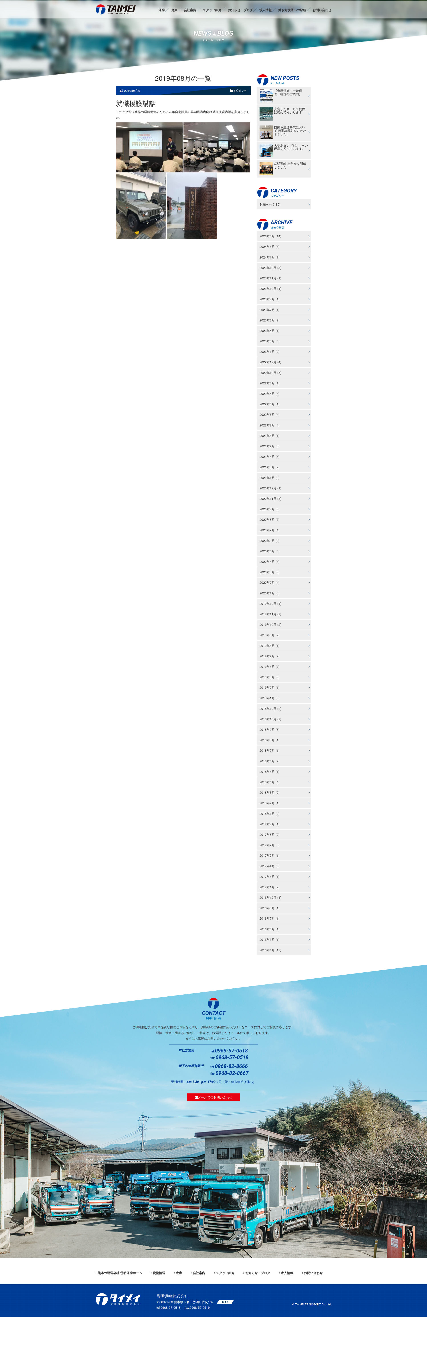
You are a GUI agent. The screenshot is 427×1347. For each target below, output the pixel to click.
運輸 (162, 10)
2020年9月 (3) (270, 509)
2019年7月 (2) (270, 656)
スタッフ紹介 (212, 10)
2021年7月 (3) (270, 446)
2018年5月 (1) (270, 771)
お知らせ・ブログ (240, 10)
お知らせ (239, 91)
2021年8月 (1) (270, 435)
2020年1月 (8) (270, 593)
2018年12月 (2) (270, 708)
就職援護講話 (136, 103)
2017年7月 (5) (270, 845)
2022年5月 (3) (270, 394)
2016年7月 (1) (270, 918)
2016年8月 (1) (270, 908)
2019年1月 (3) (270, 698)
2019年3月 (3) (270, 677)
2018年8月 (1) (270, 740)
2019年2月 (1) (270, 687)
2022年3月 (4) (270, 414)
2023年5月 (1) (270, 330)
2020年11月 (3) (270, 498)
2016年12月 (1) (270, 897)
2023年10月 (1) (270, 289)
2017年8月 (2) (270, 834)
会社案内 (190, 10)
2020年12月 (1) (270, 488)
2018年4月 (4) (270, 782)
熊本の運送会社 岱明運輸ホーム (120, 1272)
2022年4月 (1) (270, 404)
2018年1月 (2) (270, 813)
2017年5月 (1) (270, 855)
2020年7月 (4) (270, 530)
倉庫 (174, 10)
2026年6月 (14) (270, 236)
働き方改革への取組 (292, 10)
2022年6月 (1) (270, 383)
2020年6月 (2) (270, 540)
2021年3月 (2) (270, 467)
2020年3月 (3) (270, 572)
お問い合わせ (322, 10)
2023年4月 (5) (270, 341)
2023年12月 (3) (270, 267)
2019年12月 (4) (270, 603)
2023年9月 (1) (270, 299)
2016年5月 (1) (270, 939)
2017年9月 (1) (270, 824)
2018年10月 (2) (270, 719)
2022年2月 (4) (270, 425)
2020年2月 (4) (270, 582)
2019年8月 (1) (270, 645)
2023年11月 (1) (270, 278)
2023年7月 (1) (270, 309)
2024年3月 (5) (270, 246)
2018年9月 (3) (270, 729)
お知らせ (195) (270, 204)
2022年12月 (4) (270, 362)
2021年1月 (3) (270, 477)
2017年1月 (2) (270, 887)
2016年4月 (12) (270, 950)
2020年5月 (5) (270, 551)
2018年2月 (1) (270, 803)
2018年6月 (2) (270, 761)
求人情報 (265, 10)
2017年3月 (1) (270, 876)
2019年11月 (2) (270, 614)
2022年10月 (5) (270, 372)
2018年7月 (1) (270, 750)
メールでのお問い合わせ (215, 1097)
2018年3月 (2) (270, 792)
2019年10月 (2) (270, 624)
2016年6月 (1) (270, 929)
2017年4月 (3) (270, 866)
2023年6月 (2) (270, 320)
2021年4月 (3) (270, 456)
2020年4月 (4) (270, 561)
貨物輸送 (159, 1272)
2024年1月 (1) (270, 257)
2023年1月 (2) (270, 351)
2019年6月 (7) (270, 666)
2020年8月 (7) (270, 519)
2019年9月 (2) (270, 635)
